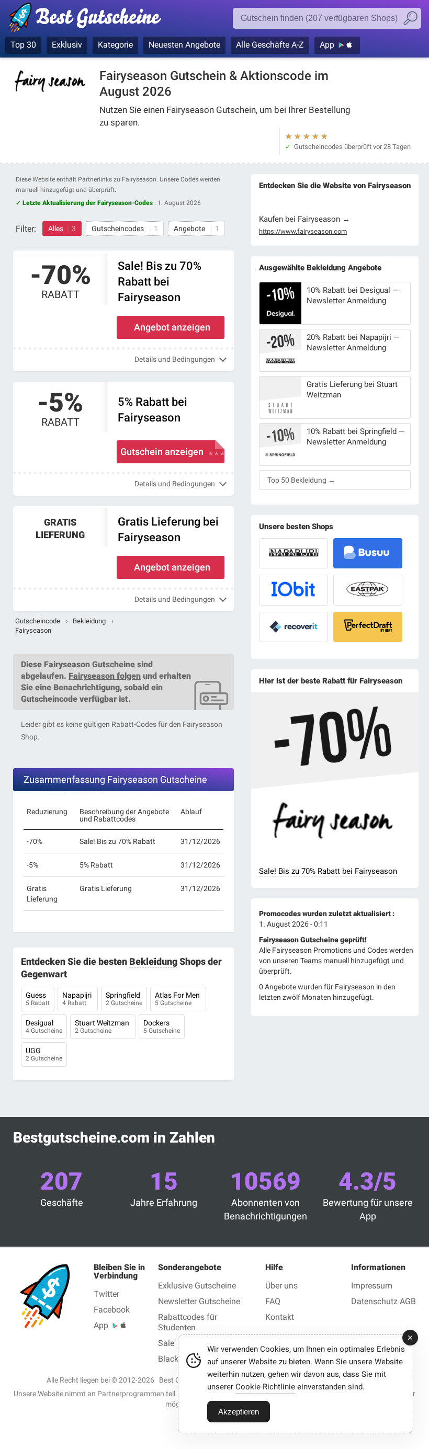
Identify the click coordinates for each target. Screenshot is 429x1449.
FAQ (272, 1301)
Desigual (44, 1026)
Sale (166, 1343)
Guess (38, 999)
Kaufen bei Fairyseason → (304, 219)
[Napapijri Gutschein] (293, 553)
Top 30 (23, 45)
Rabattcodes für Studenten (187, 1322)
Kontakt (279, 1317)
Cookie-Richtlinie (265, 1386)
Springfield (124, 999)
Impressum (371, 1286)
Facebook (112, 1310)
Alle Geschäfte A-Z (270, 45)
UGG (44, 1054)
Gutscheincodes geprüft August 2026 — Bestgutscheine (90, 19)
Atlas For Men (178, 999)
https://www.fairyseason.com (303, 231)
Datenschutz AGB (383, 1301)
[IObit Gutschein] (293, 590)
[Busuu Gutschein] (367, 553)
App (327, 45)
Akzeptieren (238, 1411)
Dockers (161, 1026)
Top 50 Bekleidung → (301, 480)
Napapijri (77, 999)
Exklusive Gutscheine (197, 1286)
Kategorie (115, 45)
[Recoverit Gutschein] (293, 627)
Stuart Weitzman (103, 1026)
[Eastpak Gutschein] (367, 590)
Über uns (281, 1286)
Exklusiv (67, 45)
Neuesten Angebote (184, 45)
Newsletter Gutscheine (199, 1301)
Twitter (106, 1294)
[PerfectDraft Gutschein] (367, 627)
